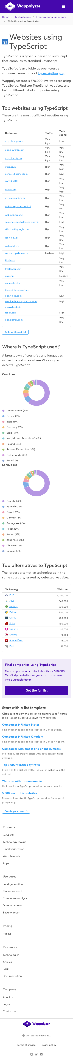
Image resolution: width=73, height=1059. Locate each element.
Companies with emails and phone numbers (31, 748)
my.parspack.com (15, 198)
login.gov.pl (11, 237)
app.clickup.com (14, 141)
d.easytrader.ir (13, 307)
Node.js (13, 606)
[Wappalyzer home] (22, 6)
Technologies (22, 17)
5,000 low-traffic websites (19, 793)
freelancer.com (13, 269)
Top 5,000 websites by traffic (21, 765)
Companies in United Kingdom (22, 736)
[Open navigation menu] (64, 6)
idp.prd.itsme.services (17, 290)
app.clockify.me (13, 158)
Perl (11, 646)
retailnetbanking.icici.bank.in (21, 301)
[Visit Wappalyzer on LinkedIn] (41, 1054)
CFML (12, 617)
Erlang (13, 634)
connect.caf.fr (12, 283)
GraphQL (14, 629)
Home (5, 17)
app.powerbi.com (14, 150)
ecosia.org (10, 189)
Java (12, 600)
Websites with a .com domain (22, 781)
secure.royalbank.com (17, 253)
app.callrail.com (14, 319)
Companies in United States (20, 724)
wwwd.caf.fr (11, 181)
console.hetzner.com (16, 174)
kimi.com (10, 260)
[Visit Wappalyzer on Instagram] (31, 1054)
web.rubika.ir (12, 246)
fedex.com (10, 312)
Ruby (12, 623)
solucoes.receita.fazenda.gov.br (22, 222)
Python (13, 612)
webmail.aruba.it (14, 215)
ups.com (9, 276)
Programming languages (51, 17)
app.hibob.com (13, 295)
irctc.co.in (10, 166)
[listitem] (36, 834)
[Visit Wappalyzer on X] (36, 1054)
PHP (11, 595)
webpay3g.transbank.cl (18, 206)
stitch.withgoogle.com (17, 229)
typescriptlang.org (51, 73)
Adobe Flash (16, 640)
